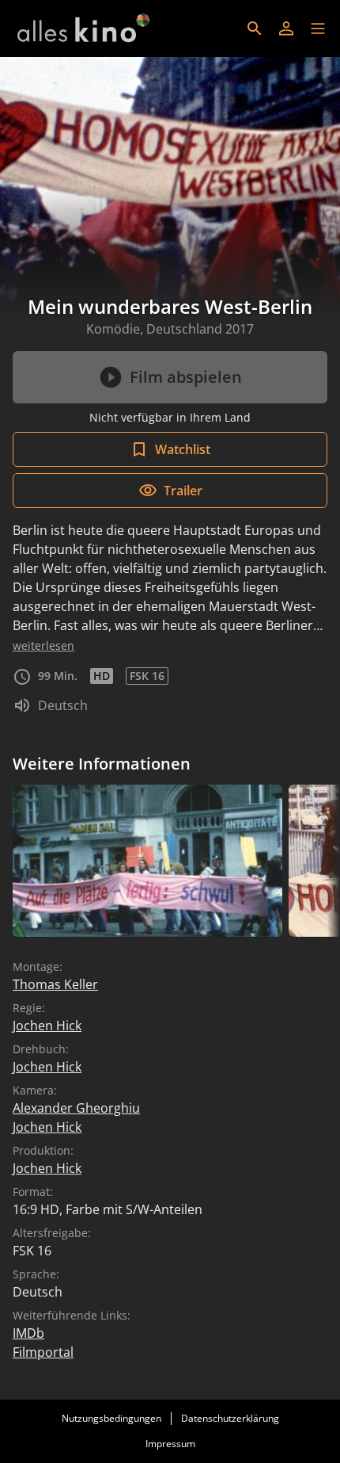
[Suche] (254, 28)
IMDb (28, 1333)
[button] (318, 28)
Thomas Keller (55, 984)
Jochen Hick (47, 1025)
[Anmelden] (286, 28)
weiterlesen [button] (43, 645)
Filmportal (43, 1352)
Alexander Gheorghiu (76, 1108)
